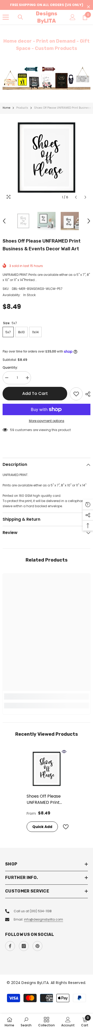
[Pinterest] (37, 946)
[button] (75, 197)
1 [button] (44, 83)
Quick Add (42, 826)
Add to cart (35, 393)
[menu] (6, 17)
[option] (46, 78)
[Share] (86, 394)
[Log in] (72, 17)
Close (88, 7)
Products (22, 108)
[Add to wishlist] (76, 393)
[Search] (20, 17)
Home (6, 108)
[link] (46, 696)
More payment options (46, 421)
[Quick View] (64, 751)
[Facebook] (10, 946)
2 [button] (49, 83)
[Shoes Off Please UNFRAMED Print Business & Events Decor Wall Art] (46, 769)
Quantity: (10, 367)
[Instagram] (24, 946)
